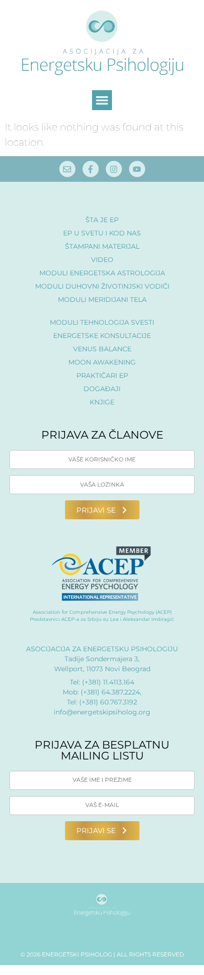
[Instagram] (114, 169)
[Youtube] (137, 169)
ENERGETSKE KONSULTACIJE (102, 335)
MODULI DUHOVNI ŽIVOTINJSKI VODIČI (102, 286)
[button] (102, 100)
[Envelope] (67, 169)
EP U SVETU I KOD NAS (102, 233)
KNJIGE (102, 402)
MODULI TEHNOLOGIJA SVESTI (102, 322)
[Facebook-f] (91, 169)
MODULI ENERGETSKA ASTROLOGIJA (102, 273)
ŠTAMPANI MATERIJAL (102, 246)
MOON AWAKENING (102, 362)
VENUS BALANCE (102, 349)
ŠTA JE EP (102, 220)
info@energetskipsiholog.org (102, 712)
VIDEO (102, 259)
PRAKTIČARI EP (102, 375)
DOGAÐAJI (102, 388)
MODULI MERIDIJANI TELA (102, 299)
